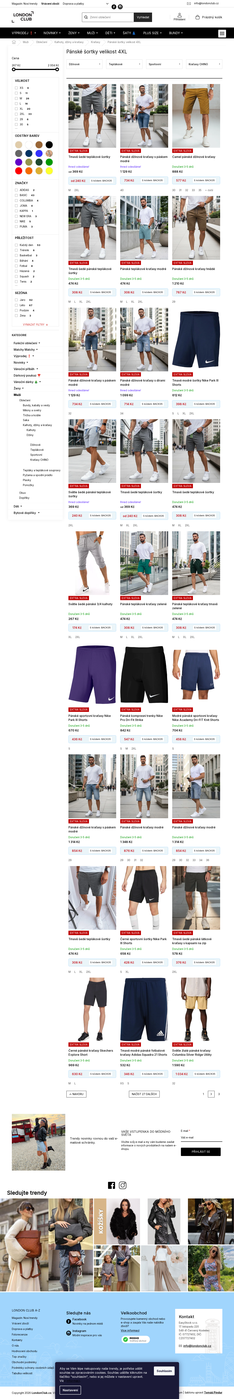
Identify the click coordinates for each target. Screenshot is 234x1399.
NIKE (25, 221)
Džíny (30, 435)
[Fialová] (18, 162)
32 (186, 190)
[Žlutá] (49, 171)
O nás (15, 1345)
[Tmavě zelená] (39, 162)
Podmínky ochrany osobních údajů (33, 1367)
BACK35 (101, 180)
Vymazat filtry (33, 324)
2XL (26, 113)
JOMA (26, 205)
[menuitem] (24, 33)
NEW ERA (28, 216)
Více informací (130, 1330)
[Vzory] (49, 153)
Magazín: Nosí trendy (25, 3)
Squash (27, 276)
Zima (25, 315)
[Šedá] (18, 153)
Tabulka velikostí (22, 1373)
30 (24, 124)
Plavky (27, 480)
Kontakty (17, 1340)
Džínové (35, 444)
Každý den (30, 245)
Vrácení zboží (50, 3)
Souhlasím (164, 1371)
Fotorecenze (20, 1334)
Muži (17, 395)
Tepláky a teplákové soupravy (41, 470)
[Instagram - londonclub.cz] (120, 6)
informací (73, 1381)
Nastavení (70, 1390)
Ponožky (28, 485)
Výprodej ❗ (22, 356)
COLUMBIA (29, 200)
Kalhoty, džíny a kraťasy (37, 425)
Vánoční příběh (24, 369)
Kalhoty (31, 430)
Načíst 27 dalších (144, 1094)
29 (24, 119)
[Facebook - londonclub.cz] (114, 6)
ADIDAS (27, 189)
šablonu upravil (203, 1392)
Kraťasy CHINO (39, 459)
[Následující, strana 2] (211, 1094)
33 (193, 190)
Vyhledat (143, 17)
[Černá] (49, 144)
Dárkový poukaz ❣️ (27, 375)
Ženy (17, 388)
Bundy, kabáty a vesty (36, 405)
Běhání (26, 260)
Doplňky (24, 497)
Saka (26, 420)
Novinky (19, 362)
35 (199, 190)
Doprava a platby (73, 3)
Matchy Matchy (24, 349)
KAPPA (26, 210)
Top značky (19, 1356)
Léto (26, 305)
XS (24, 87)
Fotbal (26, 265)
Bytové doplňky (25, 513)
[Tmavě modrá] (29, 153)
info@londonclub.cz (197, 1346)
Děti (16, 506)
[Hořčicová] (39, 171)
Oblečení (24, 400)
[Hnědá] (39, 144)
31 (180, 190)
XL (25, 108)
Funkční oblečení (25, 343)
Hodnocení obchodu (24, 1351)
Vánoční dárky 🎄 (26, 382)
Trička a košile (32, 415)
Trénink (27, 250)
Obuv (22, 492)
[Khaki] (29, 162)
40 (122, 190)
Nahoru (78, 1094)
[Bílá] (29, 144)
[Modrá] (39, 153)
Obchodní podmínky (24, 1362)
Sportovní (36, 454)
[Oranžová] (29, 171)
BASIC (27, 195)
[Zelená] (49, 162)
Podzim (27, 310)
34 (121, 413)
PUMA (26, 226)
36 (207, 860)
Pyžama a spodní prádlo (38, 475)
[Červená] (18, 171)
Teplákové (37, 449)
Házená (27, 271)
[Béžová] (18, 144)
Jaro (26, 299)
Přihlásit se (201, 1151)
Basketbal (28, 255)
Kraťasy (32, 440)
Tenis (26, 281)
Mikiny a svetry (32, 410)
